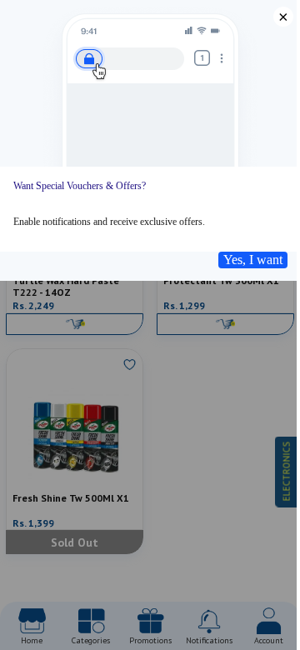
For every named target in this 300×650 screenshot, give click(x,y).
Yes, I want (252, 259)
